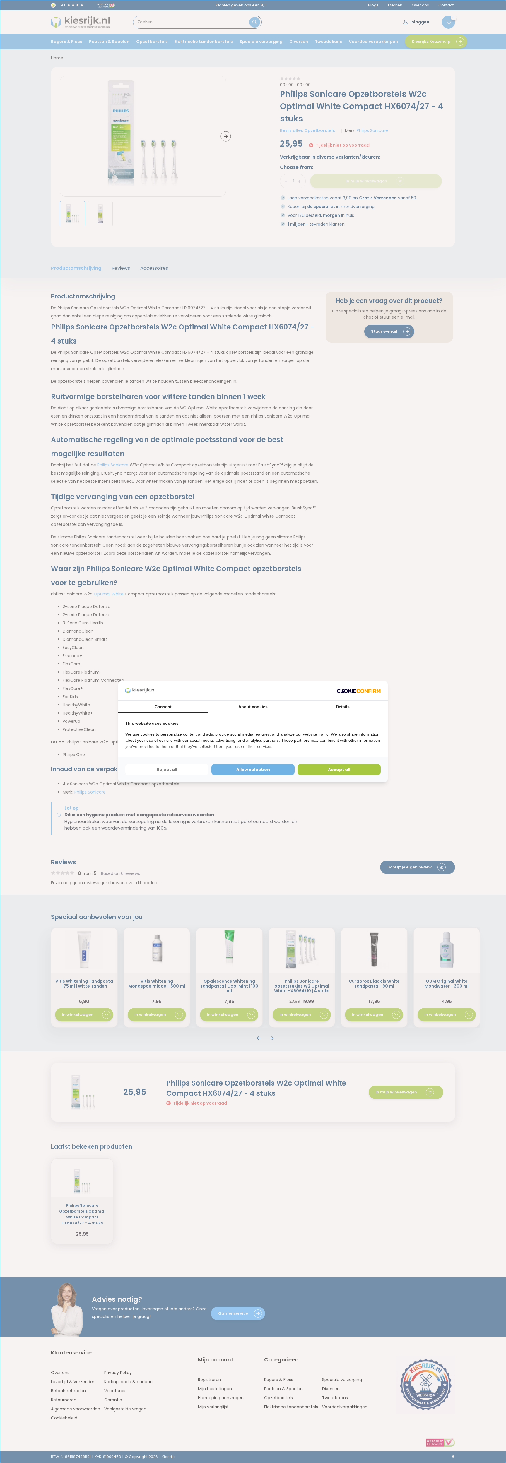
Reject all (167, 769)
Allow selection (253, 769)
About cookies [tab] (253, 706)
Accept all (339, 769)
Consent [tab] (163, 706)
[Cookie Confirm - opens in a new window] (359, 690)
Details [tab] (343, 706)
